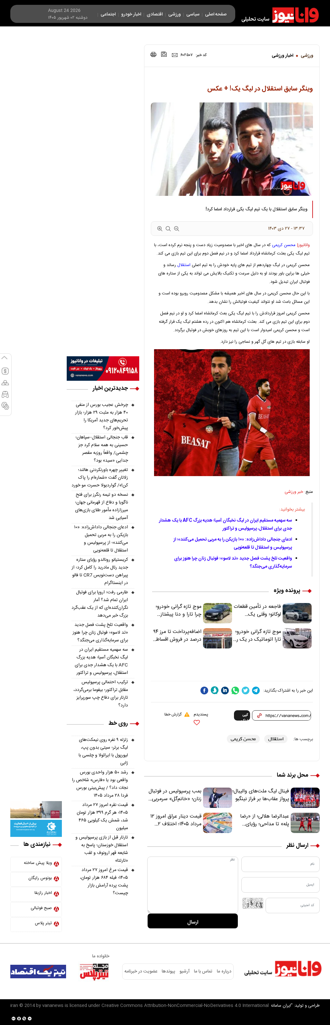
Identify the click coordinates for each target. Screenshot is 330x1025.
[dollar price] (5, 374)
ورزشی (307, 56)
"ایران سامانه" (281, 1005)
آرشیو (185, 971)
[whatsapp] (235, 690)
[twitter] (245, 690)
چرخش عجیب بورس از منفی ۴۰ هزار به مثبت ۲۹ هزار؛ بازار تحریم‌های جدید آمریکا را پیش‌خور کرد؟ (101, 416)
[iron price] (5, 408)
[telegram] (256, 690)
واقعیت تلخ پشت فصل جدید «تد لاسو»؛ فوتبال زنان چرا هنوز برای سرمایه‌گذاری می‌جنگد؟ (100, 632)
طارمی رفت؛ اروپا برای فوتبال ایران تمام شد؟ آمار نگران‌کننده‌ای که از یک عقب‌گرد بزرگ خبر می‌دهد (100, 604)
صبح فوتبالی (41, 908)
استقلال (183, 265)
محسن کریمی (284, 245)
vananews (52, 1006)
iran (14, 1006)
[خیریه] (36, 828)
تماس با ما (203, 971)
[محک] (36, 809)
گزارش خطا (172, 714)
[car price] (5, 397)
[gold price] (5, 385)
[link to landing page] (277, 15)
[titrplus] (94, 971)
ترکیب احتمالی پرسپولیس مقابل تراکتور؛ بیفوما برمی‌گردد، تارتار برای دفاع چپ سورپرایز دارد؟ (100, 693)
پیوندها (168, 971)
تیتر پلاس (43, 923)
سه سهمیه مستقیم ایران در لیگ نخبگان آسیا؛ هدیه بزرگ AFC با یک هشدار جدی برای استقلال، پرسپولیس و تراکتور (225, 524)
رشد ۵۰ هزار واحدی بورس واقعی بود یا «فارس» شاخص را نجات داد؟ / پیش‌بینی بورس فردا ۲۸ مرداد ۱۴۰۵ (100, 784)
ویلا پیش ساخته (38, 863)
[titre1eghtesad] (38, 971)
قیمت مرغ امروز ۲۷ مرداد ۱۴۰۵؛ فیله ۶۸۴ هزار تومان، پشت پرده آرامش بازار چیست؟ (104, 881)
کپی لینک (244, 716)
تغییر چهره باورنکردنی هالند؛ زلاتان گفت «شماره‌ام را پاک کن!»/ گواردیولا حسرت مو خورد (100, 477)
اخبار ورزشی (282, 56)
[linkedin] (225, 690)
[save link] (164, 54)
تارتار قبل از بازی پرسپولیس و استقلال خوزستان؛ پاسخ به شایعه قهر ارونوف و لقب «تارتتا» (101, 849)
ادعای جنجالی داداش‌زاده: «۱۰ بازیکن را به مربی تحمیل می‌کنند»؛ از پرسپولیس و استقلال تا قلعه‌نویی (101, 538)
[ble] (214, 690)
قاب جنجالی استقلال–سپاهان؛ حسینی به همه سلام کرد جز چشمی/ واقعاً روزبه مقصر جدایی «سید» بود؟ (101, 449)
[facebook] (204, 690)
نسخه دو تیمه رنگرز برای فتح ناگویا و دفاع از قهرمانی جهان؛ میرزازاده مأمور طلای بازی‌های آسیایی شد (101, 506)
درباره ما (224, 971)
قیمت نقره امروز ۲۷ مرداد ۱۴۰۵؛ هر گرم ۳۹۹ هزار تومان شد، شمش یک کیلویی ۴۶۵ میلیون (102, 816)
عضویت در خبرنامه (140, 971)
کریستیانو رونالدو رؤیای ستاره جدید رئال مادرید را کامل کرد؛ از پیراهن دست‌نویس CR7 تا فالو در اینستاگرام (100, 571)
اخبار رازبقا (43, 892)
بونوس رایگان (40, 878)
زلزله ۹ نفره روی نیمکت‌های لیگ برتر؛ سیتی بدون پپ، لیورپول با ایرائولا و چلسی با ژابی (103, 751)
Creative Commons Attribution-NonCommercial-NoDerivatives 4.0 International (185, 1006)
